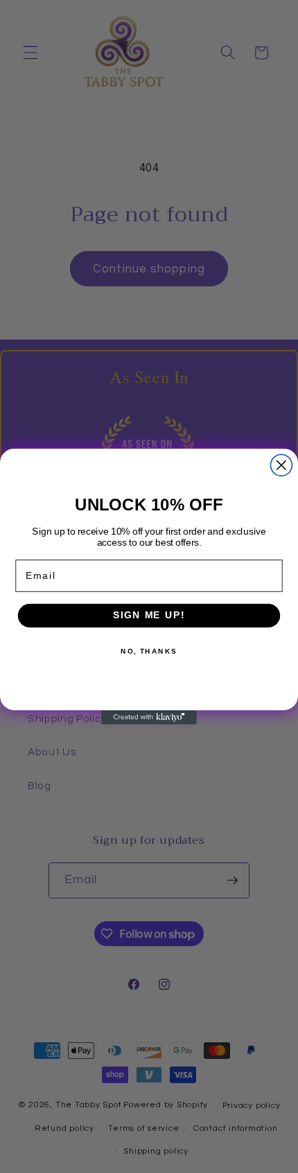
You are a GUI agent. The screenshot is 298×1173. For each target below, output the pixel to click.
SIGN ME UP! (149, 615)
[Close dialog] (281, 465)
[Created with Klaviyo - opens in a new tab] (149, 717)
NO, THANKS (149, 651)
